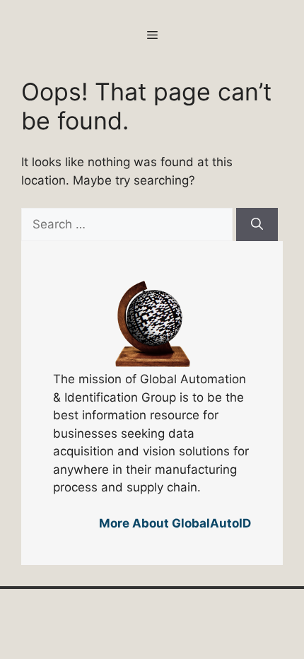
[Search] (257, 225)
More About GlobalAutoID (175, 523)
